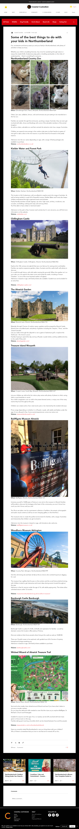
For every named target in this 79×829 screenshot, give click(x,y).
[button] (6, 7)
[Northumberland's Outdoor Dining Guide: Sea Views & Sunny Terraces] (14, 765)
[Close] (77, 826)
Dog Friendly (24, 22)
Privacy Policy (9, 827)
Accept (72, 826)
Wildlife (14, 22)
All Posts (6, 22)
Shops (54, 22)
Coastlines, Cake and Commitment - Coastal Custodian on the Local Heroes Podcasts (37, 775)
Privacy (33, 815)
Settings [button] (57, 826)
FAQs (33, 817)
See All (74, 756)
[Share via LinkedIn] (19, 742)
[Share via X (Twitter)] (15, 742)
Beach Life (46, 22)
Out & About (35, 22)
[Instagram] (53, 815)
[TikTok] (57, 815)
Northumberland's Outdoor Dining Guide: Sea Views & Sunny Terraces (14, 775)
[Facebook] (49, 815)
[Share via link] (23, 742)
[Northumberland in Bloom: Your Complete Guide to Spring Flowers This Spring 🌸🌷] (64, 765)
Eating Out (63, 22)
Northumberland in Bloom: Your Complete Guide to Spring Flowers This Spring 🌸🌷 (64, 775)
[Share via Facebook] (11, 742)
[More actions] (67, 32)
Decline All (64, 826)
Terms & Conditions (36, 814)
